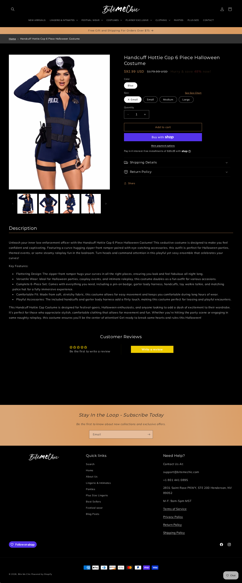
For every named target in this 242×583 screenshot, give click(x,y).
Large (186, 99)
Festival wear (94, 507)
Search (90, 464)
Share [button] (131, 183)
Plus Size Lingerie (97, 495)
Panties (90, 489)
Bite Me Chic (24, 574)
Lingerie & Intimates (98, 482)
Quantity (129, 107)
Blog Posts (92, 514)
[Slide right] (106, 204)
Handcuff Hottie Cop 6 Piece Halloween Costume (50, 38)
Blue (131, 85)
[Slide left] (13, 204)
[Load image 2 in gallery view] (48, 203)
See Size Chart (193, 92)
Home (12, 38)
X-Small (133, 99)
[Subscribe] (149, 434)
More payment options (163, 145)
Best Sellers (93, 501)
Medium (168, 99)
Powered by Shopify (41, 574)
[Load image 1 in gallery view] (27, 203)
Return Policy (172, 524)
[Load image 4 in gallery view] (91, 203)
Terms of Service (175, 508)
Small (150, 99)
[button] (13, 9)
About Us (91, 476)
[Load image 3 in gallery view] (70, 203)
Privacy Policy (173, 516)
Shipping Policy (174, 532)
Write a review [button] (152, 349)
